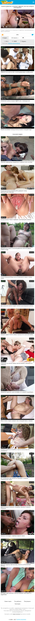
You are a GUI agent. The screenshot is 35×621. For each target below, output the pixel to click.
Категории (17, 604)
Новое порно (7, 601)
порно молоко (16, 614)
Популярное (27, 601)
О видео (5, 37)
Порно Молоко (21, 619)
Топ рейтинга (17, 601)
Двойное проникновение (14, 43)
